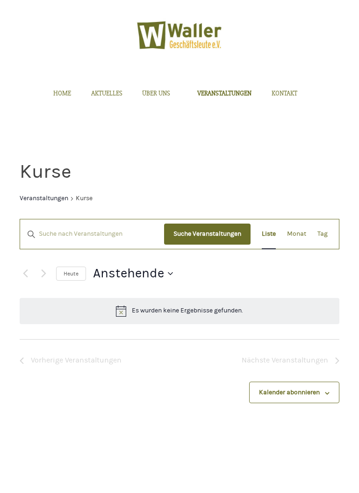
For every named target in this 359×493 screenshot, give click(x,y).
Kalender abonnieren (289, 392)
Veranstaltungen (44, 198)
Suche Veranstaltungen (207, 234)
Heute (71, 273)
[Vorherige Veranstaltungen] (25, 273)
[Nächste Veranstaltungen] (43, 273)
